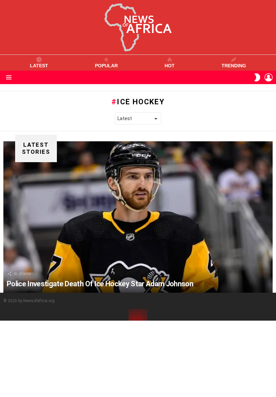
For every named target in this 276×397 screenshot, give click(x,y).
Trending (233, 65)
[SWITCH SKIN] (257, 77)
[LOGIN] (269, 77)
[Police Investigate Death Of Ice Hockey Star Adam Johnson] (138, 217)
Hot (170, 65)
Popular (106, 65)
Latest (39, 65)
